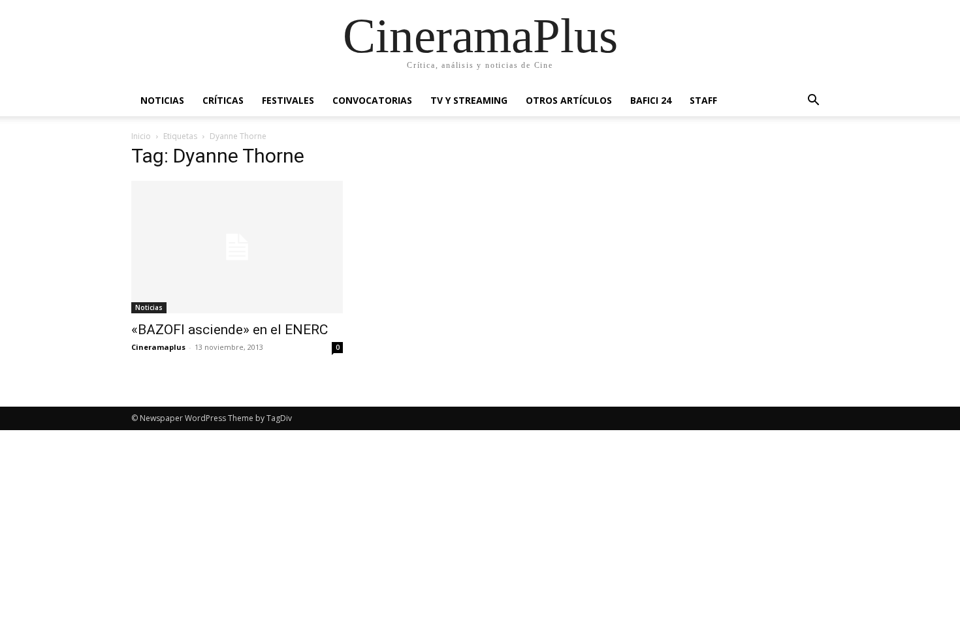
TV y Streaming (468, 100)
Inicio (141, 136)
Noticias (162, 100)
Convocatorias (372, 100)
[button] (813, 101)
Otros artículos (569, 100)
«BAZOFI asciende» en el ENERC (229, 329)
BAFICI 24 (650, 100)
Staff (703, 100)
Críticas (223, 100)
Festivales (288, 100)
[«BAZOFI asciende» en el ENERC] (237, 247)
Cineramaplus (158, 347)
